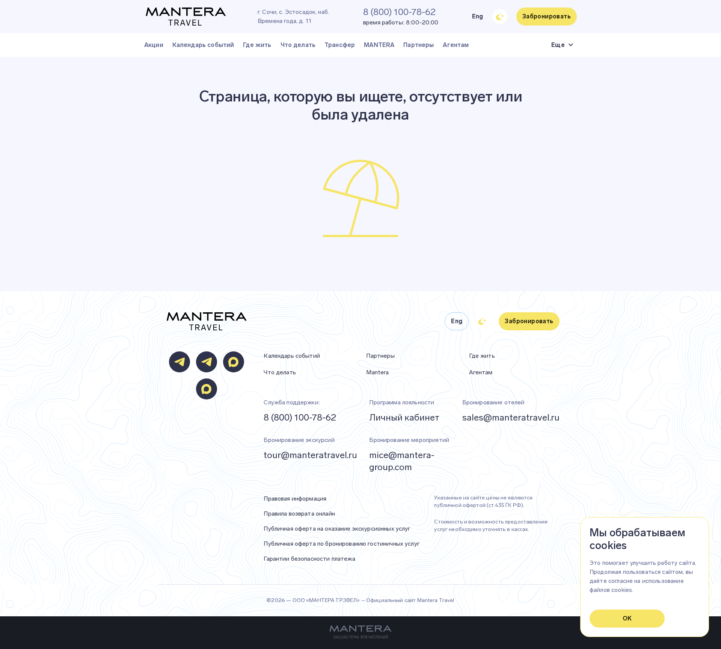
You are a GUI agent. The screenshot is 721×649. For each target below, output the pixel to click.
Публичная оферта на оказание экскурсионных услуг (337, 528)
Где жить (257, 44)
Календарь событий (203, 44)
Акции (153, 44)
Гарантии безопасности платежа (309, 558)
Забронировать (546, 16)
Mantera (377, 372)
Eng (477, 16)
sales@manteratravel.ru (511, 417)
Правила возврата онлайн (299, 513)
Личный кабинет (404, 417)
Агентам (456, 44)
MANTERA (379, 44)
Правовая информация (295, 498)
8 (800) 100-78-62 (300, 417)
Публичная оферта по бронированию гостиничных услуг (341, 543)
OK (627, 618)
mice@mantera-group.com (401, 460)
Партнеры (418, 44)
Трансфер (339, 44)
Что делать (298, 44)
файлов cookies (611, 589)
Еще (558, 44)
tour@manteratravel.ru (310, 454)
